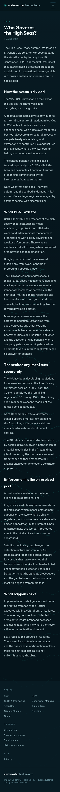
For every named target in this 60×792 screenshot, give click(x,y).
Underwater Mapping (43, 701)
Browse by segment (14, 735)
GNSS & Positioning (14, 701)
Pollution (37, 711)
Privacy (8, 759)
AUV (6, 696)
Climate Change (12, 711)
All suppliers (10, 730)
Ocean (7, 21)
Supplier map (11, 740)
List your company (14, 745)
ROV (34, 696)
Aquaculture (38, 706)
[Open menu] (53, 5)
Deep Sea (9, 706)
